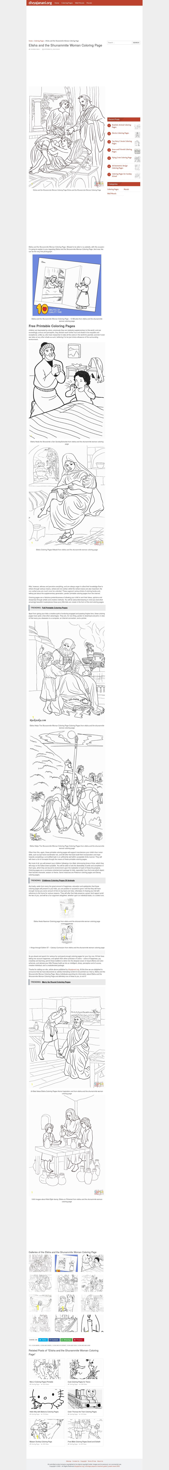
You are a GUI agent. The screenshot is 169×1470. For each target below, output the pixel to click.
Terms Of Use (92, 1461)
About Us (100, 1461)
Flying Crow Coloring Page (122, 158)
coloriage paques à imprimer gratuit (96, 1466)
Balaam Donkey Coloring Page (41, 1441)
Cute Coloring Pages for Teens (79, 1382)
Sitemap (68, 1461)
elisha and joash (72, 1345)
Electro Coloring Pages (120, 133)
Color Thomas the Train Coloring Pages (82, 1412)
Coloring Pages (67, 3)
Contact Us (75, 1461)
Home (57, 3)
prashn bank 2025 (114, 1466)
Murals (89, 3)
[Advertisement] (84, 23)
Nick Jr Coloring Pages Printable (41, 1382)
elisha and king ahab (84, 1345)
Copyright (83, 1461)
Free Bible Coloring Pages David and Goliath (84, 1441)
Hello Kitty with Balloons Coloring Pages (44, 1412)
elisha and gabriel (46, 1345)
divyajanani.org (40, 3)
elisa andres (36, 1345)
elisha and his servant (59, 1345)
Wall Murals (79, 3)
